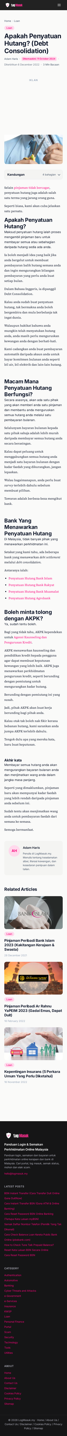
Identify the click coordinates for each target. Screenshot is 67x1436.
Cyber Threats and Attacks (20, 1290)
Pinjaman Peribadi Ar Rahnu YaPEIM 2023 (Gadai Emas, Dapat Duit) (33, 1010)
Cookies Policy (12, 1393)
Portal (7, 1326)
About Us (9, 1377)
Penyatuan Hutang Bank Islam (30, 578)
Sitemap (9, 1403)
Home (7, 20)
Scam (7, 1332)
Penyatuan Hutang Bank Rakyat (31, 585)
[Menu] (59, 5)
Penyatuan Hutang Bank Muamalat (34, 591)
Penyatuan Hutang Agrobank (29, 598)
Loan (17, 20)
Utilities (8, 1352)
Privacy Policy (12, 1398)
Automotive (11, 1280)
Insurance (10, 1306)
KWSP (8, 1311)
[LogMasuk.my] (15, 5)
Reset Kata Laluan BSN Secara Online (26, 1249)
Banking (9, 1285)
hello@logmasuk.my (16, 1173)
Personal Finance (14, 1321)
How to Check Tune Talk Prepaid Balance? (29, 1244)
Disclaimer (10, 1388)
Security (9, 1337)
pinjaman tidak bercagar (31, 187)
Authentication (12, 1275)
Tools (7, 1347)
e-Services (10, 1301)
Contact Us (10, 1382)
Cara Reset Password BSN (19, 1255)
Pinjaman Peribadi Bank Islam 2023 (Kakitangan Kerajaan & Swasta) (29, 945)
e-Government (12, 1295)
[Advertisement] (33, 106)
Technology (11, 1342)
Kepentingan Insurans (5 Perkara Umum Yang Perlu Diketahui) (32, 1073)
